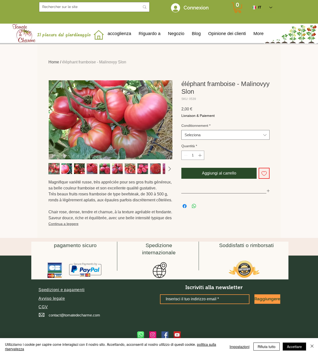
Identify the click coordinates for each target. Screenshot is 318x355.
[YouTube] (177, 334)
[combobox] (225, 135)
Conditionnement (195, 126)
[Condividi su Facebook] (185, 206)
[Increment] (200, 155)
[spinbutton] (192, 155)
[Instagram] (152, 334)
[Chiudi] (312, 346)
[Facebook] (164, 334)
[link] (238, 7)
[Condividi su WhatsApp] (194, 206)
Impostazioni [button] (239, 346)
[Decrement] (185, 155)
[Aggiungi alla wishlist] (264, 173)
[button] (62, 290)
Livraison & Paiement (198, 116)
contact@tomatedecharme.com (74, 315)
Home (53, 62)
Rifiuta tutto (267, 346)
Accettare (294, 346)
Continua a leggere (63, 224)
